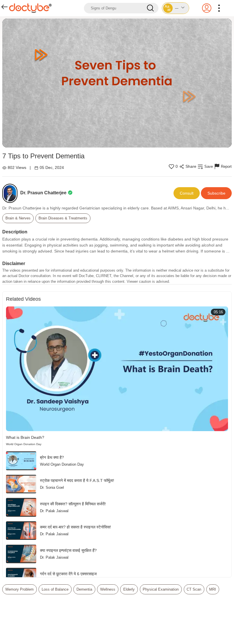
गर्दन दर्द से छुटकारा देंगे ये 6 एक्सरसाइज (68, 574)
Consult (186, 193)
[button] (175, 8)
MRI (212, 589)
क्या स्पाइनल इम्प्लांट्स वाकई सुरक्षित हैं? (68, 550)
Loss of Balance (55, 589)
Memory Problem (19, 589)
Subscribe (216, 193)
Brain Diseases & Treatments (63, 218)
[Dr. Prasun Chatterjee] (11, 193)
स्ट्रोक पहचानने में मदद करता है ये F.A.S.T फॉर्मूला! (77, 480)
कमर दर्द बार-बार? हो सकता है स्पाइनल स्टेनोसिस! (75, 527)
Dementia (84, 589)
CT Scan (194, 589)
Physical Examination (161, 589)
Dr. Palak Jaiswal (54, 511)
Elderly (129, 589)
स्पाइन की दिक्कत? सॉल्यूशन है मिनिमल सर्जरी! (73, 504)
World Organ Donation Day (23, 444)
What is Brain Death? (25, 437)
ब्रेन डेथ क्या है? (52, 457)
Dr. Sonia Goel (52, 487)
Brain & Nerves (18, 218)
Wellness (107, 589)
